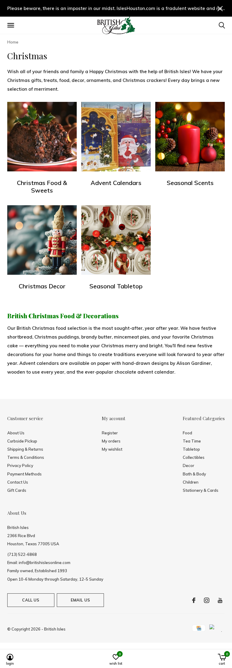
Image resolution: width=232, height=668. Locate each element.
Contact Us (17, 482)
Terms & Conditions (25, 457)
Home (12, 42)
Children (190, 482)
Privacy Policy (20, 465)
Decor (188, 465)
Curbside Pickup (22, 441)
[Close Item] (220, 8)
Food (187, 432)
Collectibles (194, 457)
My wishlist (112, 449)
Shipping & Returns (25, 449)
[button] (11, 25)
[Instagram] (206, 600)
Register (110, 432)
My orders (111, 441)
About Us (15, 432)
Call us (30, 600)
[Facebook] (193, 600)
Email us (80, 600)
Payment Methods (24, 474)
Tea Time (192, 441)
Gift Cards (16, 490)
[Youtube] (220, 600)
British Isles (55, 629)
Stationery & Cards (200, 490)
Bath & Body (194, 474)
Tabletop (191, 449)
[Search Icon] (222, 25)
